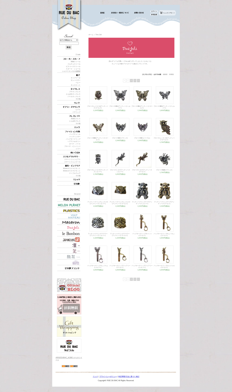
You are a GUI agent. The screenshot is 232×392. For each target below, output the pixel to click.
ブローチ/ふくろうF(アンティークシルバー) (97, 170)
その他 (78, 99)
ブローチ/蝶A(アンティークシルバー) (119, 107)
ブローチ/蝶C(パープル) (142, 138)
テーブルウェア (74, 173)
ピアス (78, 110)
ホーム (90, 35)
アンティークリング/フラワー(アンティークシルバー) (98, 234)
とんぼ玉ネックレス (73, 94)
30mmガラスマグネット (71, 168)
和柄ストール (75, 62)
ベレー (78, 83)
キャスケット (75, 85)
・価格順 (164, 74)
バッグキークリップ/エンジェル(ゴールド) (164, 266)
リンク (95, 376)
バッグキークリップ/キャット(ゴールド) (142, 234)
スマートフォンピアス (72, 159)
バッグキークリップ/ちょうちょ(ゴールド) (164, 234)
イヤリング (76, 112)
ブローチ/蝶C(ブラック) (120, 138)
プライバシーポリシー (108, 376)
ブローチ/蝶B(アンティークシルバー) (164, 107)
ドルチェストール (74, 64)
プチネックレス (74, 92)
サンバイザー (75, 80)
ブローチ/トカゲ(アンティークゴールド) (142, 170)
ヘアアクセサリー (74, 141)
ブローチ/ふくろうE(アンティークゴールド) (164, 139)
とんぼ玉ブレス (74, 121)
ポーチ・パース (74, 144)
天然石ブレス (75, 119)
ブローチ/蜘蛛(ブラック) (164, 170)
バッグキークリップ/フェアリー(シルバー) (142, 266)
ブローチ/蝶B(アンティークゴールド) (97, 139)
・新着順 (171, 74)
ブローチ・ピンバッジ (72, 146)
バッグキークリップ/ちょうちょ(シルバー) (97, 266)
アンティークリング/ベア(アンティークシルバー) (142, 202)
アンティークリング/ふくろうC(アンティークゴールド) (120, 202)
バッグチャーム (74, 134)
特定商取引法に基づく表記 (128, 376)
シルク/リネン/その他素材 (71, 71)
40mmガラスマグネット (71, 171)
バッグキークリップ (73, 139)
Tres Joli (98, 35)
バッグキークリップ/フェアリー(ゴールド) (119, 266)
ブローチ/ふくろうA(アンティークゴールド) (97, 107)
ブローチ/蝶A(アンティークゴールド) (142, 107)
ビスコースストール (73, 66)
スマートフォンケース (72, 162)
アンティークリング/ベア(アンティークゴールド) (164, 202)
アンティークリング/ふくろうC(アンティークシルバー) (97, 202)
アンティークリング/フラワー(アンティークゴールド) (120, 234)
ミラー (78, 149)
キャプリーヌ (75, 78)
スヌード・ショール (73, 69)
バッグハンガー (74, 137)
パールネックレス (74, 96)
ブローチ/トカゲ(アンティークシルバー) (120, 170)
